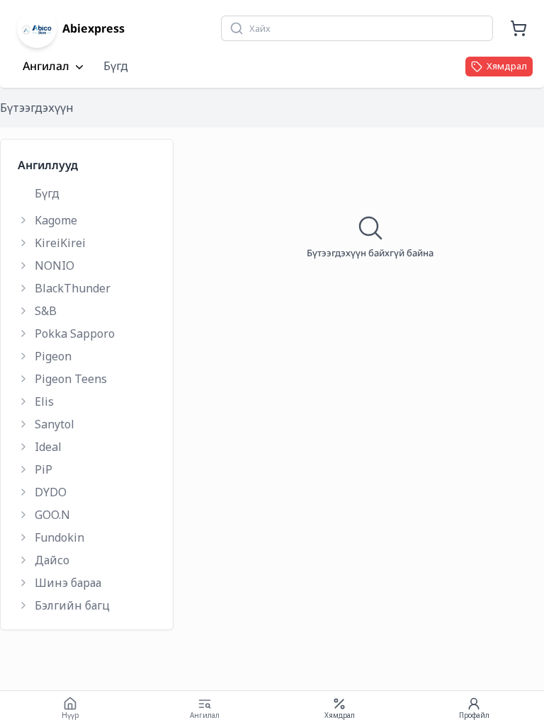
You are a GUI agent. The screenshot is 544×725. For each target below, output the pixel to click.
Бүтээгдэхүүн (37, 107)
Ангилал (46, 66)
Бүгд (115, 66)
